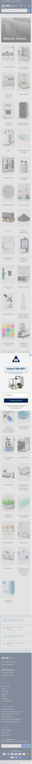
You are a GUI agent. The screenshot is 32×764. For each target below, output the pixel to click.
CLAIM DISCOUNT (16, 400)
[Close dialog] (30, 355)
